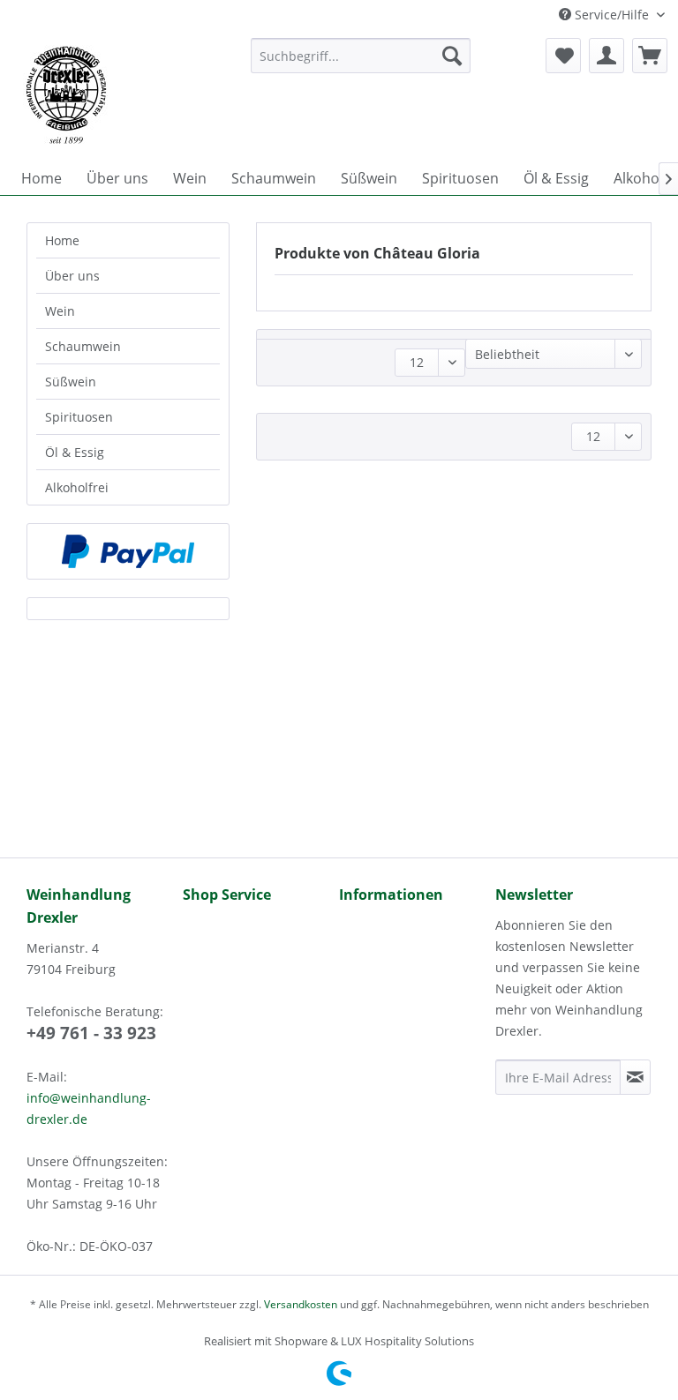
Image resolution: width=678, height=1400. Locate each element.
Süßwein (70, 381)
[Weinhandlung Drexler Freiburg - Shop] (123, 95)
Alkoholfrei (77, 487)
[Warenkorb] (649, 55)
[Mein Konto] (606, 55)
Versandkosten (300, 1304)
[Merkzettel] (563, 55)
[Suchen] (452, 55)
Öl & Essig (74, 452)
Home (62, 240)
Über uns (72, 275)
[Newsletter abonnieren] (635, 1077)
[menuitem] (361, 55)
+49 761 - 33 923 (91, 1033)
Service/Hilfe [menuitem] (611, 14)
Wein (60, 311)
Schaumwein (83, 346)
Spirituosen (79, 416)
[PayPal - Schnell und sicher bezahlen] (128, 551)
